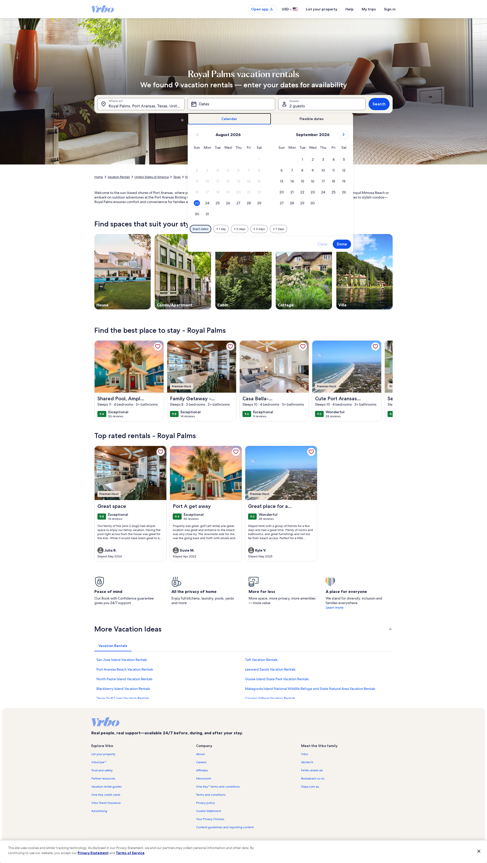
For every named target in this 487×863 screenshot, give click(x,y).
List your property (321, 9)
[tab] (229, 119)
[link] (158, 346)
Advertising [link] (99, 811)
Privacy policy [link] (205, 803)
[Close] (478, 851)
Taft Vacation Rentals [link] (261, 659)
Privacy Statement (93, 853)
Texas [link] (177, 177)
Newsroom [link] (203, 778)
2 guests (297, 106)
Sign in (390, 9)
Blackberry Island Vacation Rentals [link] (123, 688)
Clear (323, 244)
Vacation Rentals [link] (119, 177)
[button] (259, 159)
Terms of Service (130, 853)
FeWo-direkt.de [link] (312, 770)
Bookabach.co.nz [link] (312, 778)
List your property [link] (103, 754)
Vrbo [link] (304, 754)
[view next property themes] (393, 272)
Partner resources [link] (103, 778)
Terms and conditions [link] (210, 795)
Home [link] (98, 177)
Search (379, 104)
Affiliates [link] (202, 770)
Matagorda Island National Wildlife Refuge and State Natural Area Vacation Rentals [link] (310, 688)
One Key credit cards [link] (105, 795)
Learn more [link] (334, 607)
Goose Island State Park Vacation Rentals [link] (277, 679)
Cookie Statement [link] (208, 811)
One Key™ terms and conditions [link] (218, 787)
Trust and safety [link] (102, 770)
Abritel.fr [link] (307, 762)
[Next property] (386, 381)
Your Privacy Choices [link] (210, 819)
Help (349, 9)
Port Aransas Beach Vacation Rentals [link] (124, 669)
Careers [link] (201, 762)
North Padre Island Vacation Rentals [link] (124, 679)
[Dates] (231, 104)
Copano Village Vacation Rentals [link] (270, 698)
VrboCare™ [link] (98, 762)
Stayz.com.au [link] (310, 787)
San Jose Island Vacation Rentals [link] (121, 659)
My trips (369, 9)
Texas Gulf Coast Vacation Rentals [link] (122, 698)
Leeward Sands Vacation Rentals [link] (270, 669)
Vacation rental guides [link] (106, 787)
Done (342, 244)
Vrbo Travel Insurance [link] (106, 803)
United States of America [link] (151, 177)
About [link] (200, 754)
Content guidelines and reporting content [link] (225, 827)
